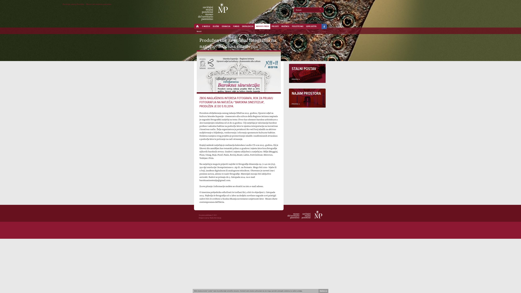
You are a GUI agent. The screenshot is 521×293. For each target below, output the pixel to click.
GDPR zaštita (311, 26)
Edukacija (226, 26)
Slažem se (323, 291)
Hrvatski (302, 22)
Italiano (311, 22)
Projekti (275, 26)
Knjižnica (285, 26)
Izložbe (216, 26)
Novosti (199, 31)
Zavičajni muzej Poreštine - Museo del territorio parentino (213, 12)
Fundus (236, 26)
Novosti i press (262, 26)
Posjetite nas (297, 26)
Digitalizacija (247, 26)
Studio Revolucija (215, 218)
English (320, 22)
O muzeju (206, 26)
